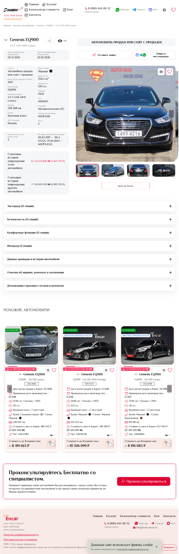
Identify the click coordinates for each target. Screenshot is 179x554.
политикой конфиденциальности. (133, 549)
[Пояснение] (22, 7)
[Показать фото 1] (87, 170)
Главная (34, 4)
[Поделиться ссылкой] (49, 41)
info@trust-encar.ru (146, 527)
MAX (155, 9)
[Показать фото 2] (113, 170)
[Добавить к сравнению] (161, 71)
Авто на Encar (125, 185)
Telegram (141, 9)
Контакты (169, 516)
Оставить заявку (107, 55)
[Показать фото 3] (138, 170)
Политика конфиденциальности (21, 534)
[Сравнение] (164, 9)
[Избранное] (173, 10)
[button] (80, 114)
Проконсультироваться (146, 481)
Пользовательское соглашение (20, 539)
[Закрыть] (157, 547)
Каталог (51, 4)
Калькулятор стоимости (44, 9)
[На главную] (12, 9)
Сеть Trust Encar (13, 15)
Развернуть (169, 547)
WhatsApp (124, 9)
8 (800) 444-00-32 (99, 8)
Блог (70, 9)
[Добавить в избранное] (169, 71)
